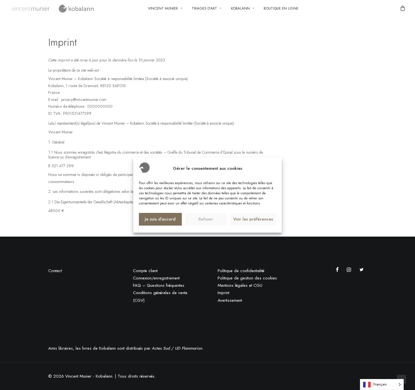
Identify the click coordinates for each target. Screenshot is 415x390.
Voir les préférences (253, 219)
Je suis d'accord (160, 219)
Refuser (205, 219)
